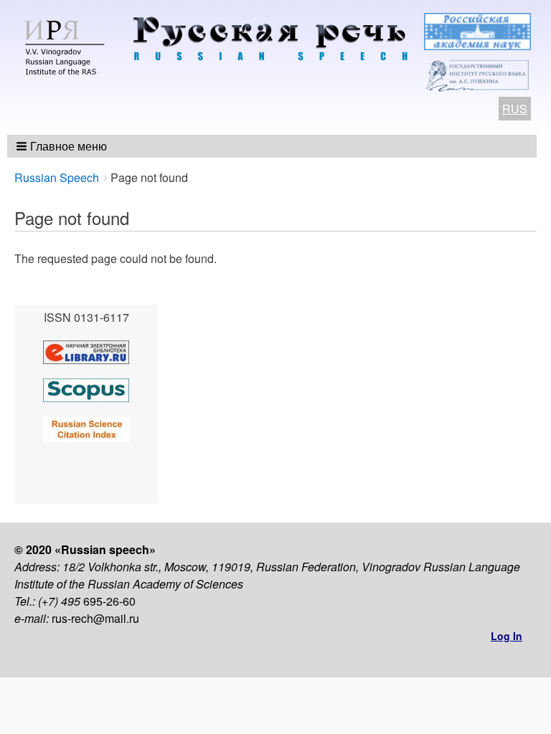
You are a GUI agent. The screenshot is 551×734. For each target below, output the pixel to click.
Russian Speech (56, 177)
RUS (514, 108)
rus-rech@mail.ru (95, 618)
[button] (62, 146)
